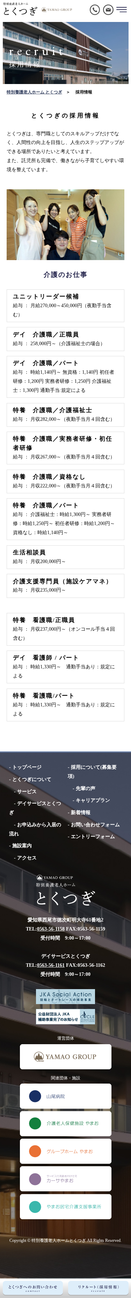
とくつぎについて (31, 779)
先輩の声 (85, 788)
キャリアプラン (93, 800)
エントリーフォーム (93, 836)
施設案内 (22, 845)
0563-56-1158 (51, 929)
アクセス (27, 857)
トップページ (27, 767)
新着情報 (80, 812)
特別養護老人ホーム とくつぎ (34, 92)
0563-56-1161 (51, 965)
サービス (27, 791)
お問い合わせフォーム (95, 824)
